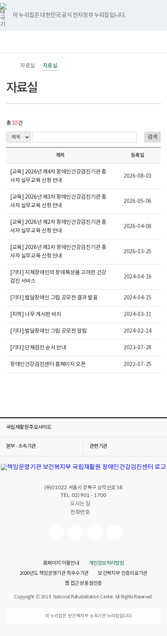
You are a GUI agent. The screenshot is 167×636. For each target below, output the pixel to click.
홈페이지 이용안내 (61, 563)
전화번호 (80, 512)
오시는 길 (80, 504)
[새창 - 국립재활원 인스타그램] (95, 532)
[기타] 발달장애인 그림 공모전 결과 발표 (53, 298)
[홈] (10, 66)
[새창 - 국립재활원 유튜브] (56, 532)
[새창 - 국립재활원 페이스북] (114, 532)
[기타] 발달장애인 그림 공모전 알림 (48, 331)
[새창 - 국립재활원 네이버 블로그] (76, 532)
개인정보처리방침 (106, 563)
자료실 (27, 66)
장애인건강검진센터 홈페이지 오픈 (47, 364)
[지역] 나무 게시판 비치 (35, 314)
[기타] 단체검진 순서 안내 (38, 348)
